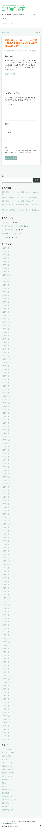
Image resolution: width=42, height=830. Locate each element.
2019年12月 (6, 517)
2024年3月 (5, 346)
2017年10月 (6, 605)
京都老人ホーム (7, 766)
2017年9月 (5, 608)
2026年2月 (5, 268)
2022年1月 (5, 433)
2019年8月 (5, 531)
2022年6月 (5, 416)
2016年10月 (6, 645)
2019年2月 (5, 551)
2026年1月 (5, 272)
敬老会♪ (4, 233)
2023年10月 (6, 362)
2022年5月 (5, 420)
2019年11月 (6, 521)
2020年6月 (5, 497)
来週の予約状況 (10, 74)
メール (8, 132)
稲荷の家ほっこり (8, 803)
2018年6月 (5, 578)
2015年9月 (5, 685)
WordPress (13, 824)
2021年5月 (5, 460)
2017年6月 (5, 618)
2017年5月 (5, 622)
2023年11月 (6, 359)
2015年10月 (6, 682)
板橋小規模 (5, 793)
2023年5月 (5, 379)
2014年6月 (5, 736)
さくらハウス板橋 (8, 752)
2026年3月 (5, 265)
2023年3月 (5, 386)
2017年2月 (5, 632)
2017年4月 (5, 625)
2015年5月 (5, 699)
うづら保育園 (6, 749)
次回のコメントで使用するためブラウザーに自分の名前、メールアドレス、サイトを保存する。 (21, 152)
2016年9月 (5, 648)
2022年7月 (5, 413)
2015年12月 (6, 675)
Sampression (14, 826)
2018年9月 (5, 568)
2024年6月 (5, 335)
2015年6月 (5, 696)
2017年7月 (5, 615)
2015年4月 (5, 702)
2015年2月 (5, 709)
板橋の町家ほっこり (8, 789)
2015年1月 (5, 712)
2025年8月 (5, 288)
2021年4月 (5, 463)
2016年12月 (6, 638)
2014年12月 (6, 716)
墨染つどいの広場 (8, 773)
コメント (8, 104)
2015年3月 (5, 706)
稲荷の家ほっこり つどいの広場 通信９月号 (17, 201)
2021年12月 (6, 436)
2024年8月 (5, 329)
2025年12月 (6, 275)
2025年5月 (5, 298)
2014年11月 (6, 719)
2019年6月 (5, 537)
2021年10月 (6, 443)
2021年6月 (5, 457)
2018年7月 (5, 574)
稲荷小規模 (5, 806)
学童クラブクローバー (9, 776)
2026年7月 (5, 251)
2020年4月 (5, 504)
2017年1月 (5, 635)
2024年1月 (5, 352)
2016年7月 (5, 655)
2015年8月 (5, 689)
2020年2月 (5, 510)
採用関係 (5, 779)
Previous (5, 32)
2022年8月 (5, 409)
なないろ (5, 759)
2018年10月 (6, 564)
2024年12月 (6, 315)
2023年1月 (5, 393)
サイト (7, 140)
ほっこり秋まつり (8, 226)
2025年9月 (5, 285)
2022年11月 (6, 399)
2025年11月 (6, 278)
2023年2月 (5, 389)
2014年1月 (5, 739)
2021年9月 (5, 447)
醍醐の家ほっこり (8, 810)
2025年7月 (5, 292)
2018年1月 (5, 595)
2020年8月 (5, 490)
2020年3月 (5, 507)
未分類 (34, 51)
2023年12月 (6, 356)
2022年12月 (6, 396)
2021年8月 (5, 450)
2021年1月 (5, 473)
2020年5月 (5, 500)
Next (37, 32)
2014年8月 (5, 729)
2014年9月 (5, 726)
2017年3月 (5, 628)
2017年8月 (5, 611)
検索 (3, 176)
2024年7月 (5, 332)
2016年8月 (5, 652)
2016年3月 (5, 669)
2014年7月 (5, 733)
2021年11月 (6, 440)
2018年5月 (5, 581)
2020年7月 (5, 494)
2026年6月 (5, 255)
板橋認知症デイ (7, 796)
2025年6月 (5, 295)
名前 (7, 124)
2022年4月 (5, 423)
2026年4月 (5, 261)
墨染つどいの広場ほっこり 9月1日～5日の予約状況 (19, 198)
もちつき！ (5, 222)
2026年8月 (5, 248)
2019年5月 (5, 541)
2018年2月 (5, 591)
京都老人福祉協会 (8, 769)
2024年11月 (6, 319)
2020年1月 (5, 514)
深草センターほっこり (9, 800)
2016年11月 (6, 642)
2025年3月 (5, 305)
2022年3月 (5, 426)
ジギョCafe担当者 (23, 51)
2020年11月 (6, 480)
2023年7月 (5, 372)
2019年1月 (5, 554)
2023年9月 (5, 366)
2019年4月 (5, 544)
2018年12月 (6, 558)
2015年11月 (6, 679)
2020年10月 (6, 484)
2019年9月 (5, 527)
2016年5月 (5, 662)
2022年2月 (5, 430)
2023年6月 (5, 376)
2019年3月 (5, 547)
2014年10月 (6, 722)
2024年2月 (5, 349)
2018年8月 (5, 571)
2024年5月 (5, 339)
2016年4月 (5, 665)
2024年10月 (6, 322)
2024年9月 (5, 325)
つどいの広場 (6, 756)
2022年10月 (6, 403)
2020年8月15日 (10, 51)
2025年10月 (6, 282)
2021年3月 (5, 467)
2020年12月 (6, 477)
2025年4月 (5, 302)
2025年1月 (5, 312)
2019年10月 (6, 524)
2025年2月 (5, 309)
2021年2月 (5, 470)
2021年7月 (5, 453)
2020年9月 (5, 487)
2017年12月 (6, 598)
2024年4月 (5, 342)
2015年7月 (5, 692)
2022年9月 (5, 406)
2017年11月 (6, 601)
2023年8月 (5, 369)
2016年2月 (5, 672)
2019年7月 (5, 534)
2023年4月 (5, 383)
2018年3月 (5, 588)
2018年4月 (5, 585)
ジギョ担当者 (20, 226)
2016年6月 (5, 659)
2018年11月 (6, 561)
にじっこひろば (7, 763)
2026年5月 (5, 258)
